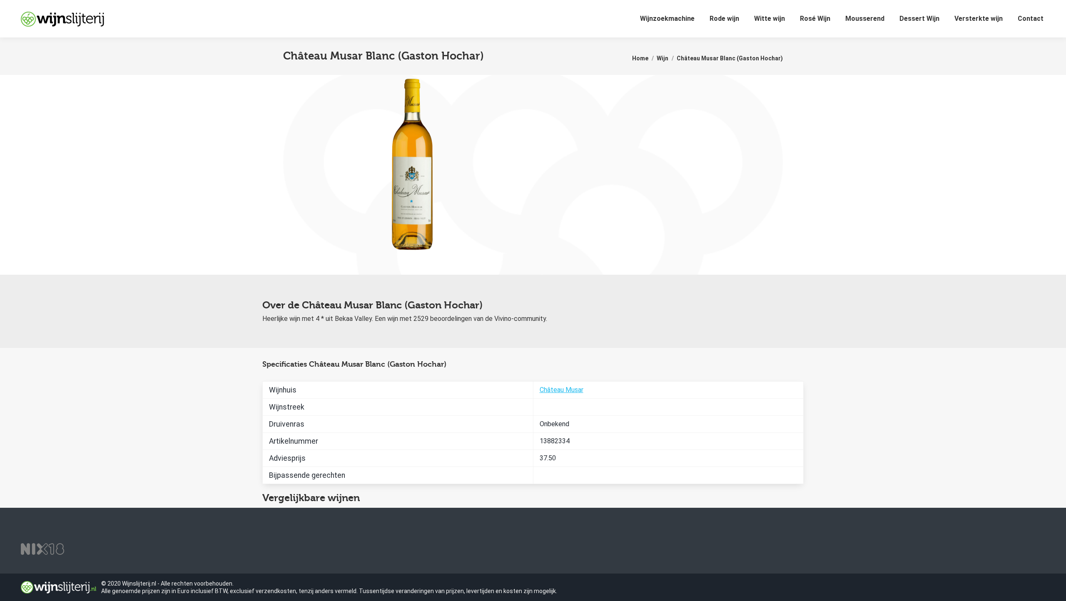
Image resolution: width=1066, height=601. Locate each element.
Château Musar (561, 390)
